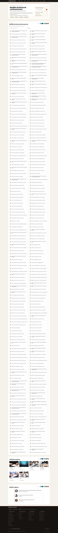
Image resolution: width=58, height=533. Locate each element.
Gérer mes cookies (23, 531)
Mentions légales (10, 531)
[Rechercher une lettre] (46, 9)
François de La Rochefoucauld (23, 491)
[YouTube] (47, 529)
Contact (13, 531)
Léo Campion (20, 496)
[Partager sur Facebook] (41, 23)
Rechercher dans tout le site (41, 15)
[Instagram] (49, 529)
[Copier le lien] (48, 23)
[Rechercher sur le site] (49, 1)
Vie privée (16, 531)
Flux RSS (19, 531)
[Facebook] (44, 529)
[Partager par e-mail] (46, 23)
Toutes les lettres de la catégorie (41, 12)
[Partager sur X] (42, 23)
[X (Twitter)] (45, 529)
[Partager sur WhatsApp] (43, 23)
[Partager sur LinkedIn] (45, 23)
